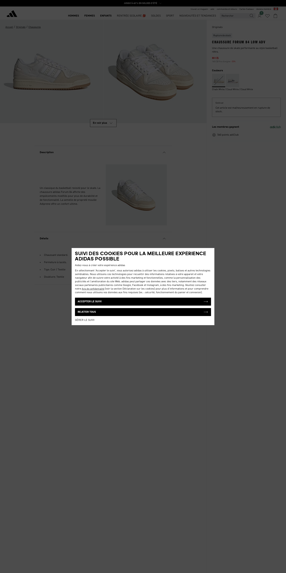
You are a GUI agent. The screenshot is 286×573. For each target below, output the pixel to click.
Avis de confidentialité (93, 289)
